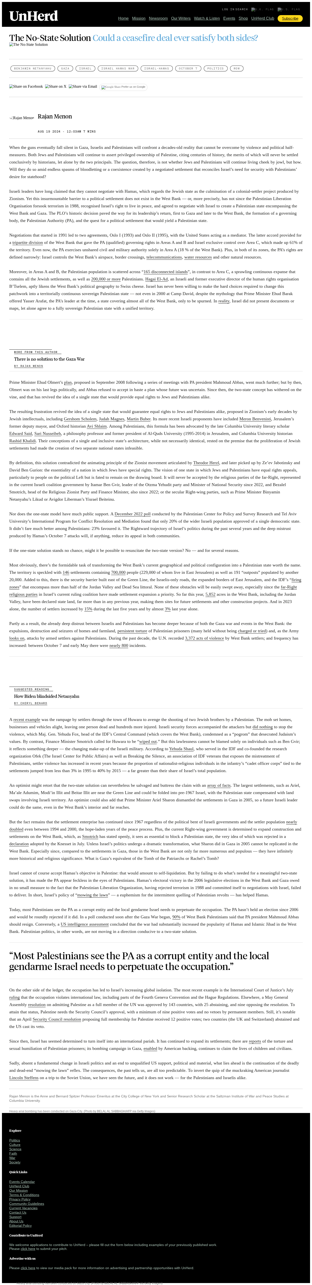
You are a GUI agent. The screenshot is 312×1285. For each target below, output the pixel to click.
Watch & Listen (207, 18)
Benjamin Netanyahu (32, 68)
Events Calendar (22, 1182)
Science (15, 1149)
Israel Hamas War (118, 68)
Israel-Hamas (156, 68)
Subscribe (290, 18)
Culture (14, 1145)
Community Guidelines (26, 1204)
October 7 (188, 68)
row (237, 68)
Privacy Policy (19, 1199)
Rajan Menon (55, 116)
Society (14, 1162)
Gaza (65, 68)
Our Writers (181, 18)
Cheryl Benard (30, 703)
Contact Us (17, 1212)
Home (123, 18)
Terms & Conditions (24, 1195)
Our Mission (18, 1190)
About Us (16, 1221)
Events (229, 18)
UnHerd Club (262, 18)
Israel (85, 68)
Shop (243, 18)
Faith (13, 1153)
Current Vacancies (23, 1208)
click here (28, 1249)
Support (15, 1217)
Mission (139, 18)
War (12, 1158)
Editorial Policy (20, 1225)
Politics (215, 68)
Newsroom (158, 18)
